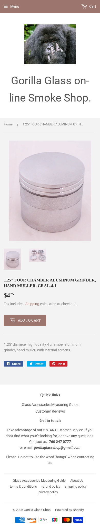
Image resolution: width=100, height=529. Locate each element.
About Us (76, 480)
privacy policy (48, 492)
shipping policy (75, 486)
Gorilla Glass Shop (37, 510)
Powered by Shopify (69, 510)
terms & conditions (23, 486)
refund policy (51, 486)
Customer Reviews (50, 411)
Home (8, 124)
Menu (14, 6)
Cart (92, 6)
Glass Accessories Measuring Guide (50, 405)
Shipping (32, 304)
